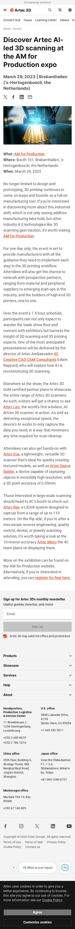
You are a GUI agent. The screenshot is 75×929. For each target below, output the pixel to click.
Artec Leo (11, 407)
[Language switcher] (70, 10)
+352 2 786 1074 (14, 742)
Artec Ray (11, 507)
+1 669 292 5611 (52, 730)
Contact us (32, 847)
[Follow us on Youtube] (69, 826)
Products (10, 656)
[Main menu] (5, 10)
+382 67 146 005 (14, 808)
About (7, 695)
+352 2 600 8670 (14, 737)
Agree (37, 912)
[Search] (50, 10)
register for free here (52, 578)
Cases (28, 20)
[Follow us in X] (37, 826)
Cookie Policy (12, 847)
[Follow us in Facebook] (5, 826)
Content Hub (11, 20)
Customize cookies (37, 922)
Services (9, 675)
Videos (64, 20)
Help (6, 685)
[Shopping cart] (60, 10)
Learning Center (46, 20)
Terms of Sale (34, 842)
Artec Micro (47, 542)
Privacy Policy (56, 842)
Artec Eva (11, 454)
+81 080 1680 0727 (54, 779)
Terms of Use (12, 842)
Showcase (11, 666)
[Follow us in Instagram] (21, 826)
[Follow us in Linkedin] (53, 826)
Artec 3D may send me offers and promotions (40, 636)
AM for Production (29, 154)
